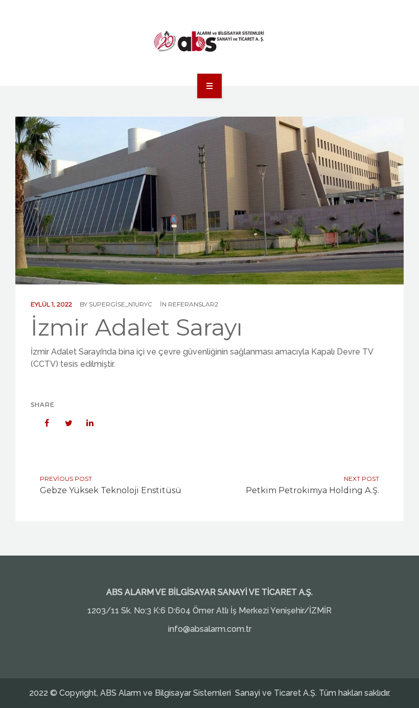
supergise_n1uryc (120, 304)
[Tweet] (63, 423)
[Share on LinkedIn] (85, 423)
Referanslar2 (193, 304)
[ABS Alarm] (209, 41)
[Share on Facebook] (42, 423)
